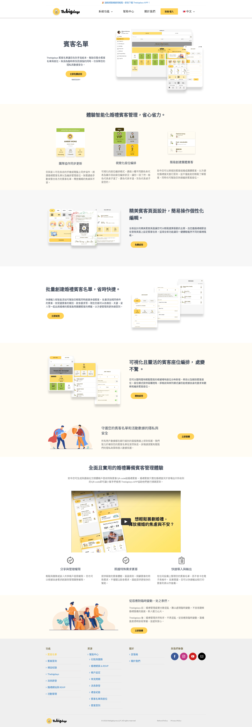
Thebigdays (53, 674)
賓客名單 (52, 654)
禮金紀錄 (52, 667)
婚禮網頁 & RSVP (99, 665)
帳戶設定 (95, 672)
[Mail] (202, 656)
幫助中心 (94, 654)
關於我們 (135, 661)
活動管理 (52, 693)
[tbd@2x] (66, 8)
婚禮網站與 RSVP (56, 687)
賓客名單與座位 (99, 698)
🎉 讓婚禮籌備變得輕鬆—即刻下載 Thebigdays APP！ (126, 2)
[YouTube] (193, 656)
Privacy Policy (176, 721)
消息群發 (52, 680)
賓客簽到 (52, 661)
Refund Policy (162, 721)
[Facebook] (174, 656)
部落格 (134, 654)
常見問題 (95, 679)
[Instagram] (184, 656)
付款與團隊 (97, 659)
